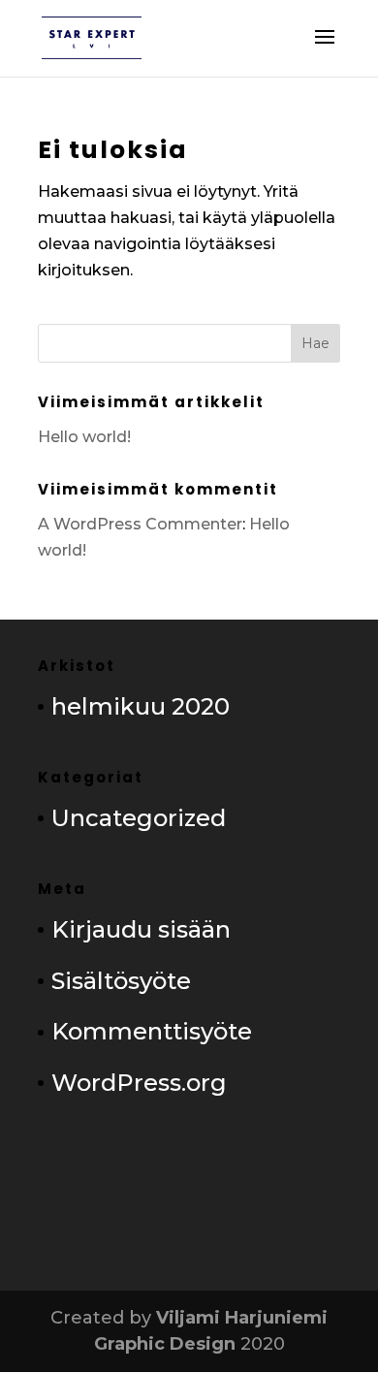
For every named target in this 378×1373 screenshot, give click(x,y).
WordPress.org (139, 1083)
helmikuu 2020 (140, 706)
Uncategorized (138, 818)
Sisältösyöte (121, 981)
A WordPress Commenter (140, 524)
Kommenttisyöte (151, 1031)
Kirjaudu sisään (141, 929)
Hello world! (84, 437)
